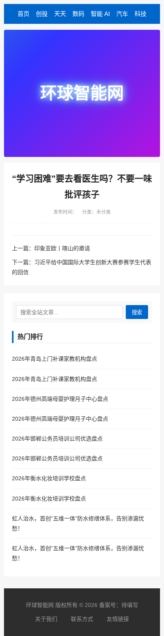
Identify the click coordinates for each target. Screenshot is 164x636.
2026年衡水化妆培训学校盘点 (49, 478)
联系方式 (82, 619)
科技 (140, 13)
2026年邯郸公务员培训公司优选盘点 (57, 438)
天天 (60, 13)
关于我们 (46, 619)
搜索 (137, 312)
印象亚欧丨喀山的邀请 (62, 248)
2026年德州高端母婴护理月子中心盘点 (60, 399)
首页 (23, 13)
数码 (78, 13)
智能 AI (100, 13)
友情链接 (118, 619)
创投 (42, 13)
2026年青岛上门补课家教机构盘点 (54, 359)
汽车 (122, 13)
